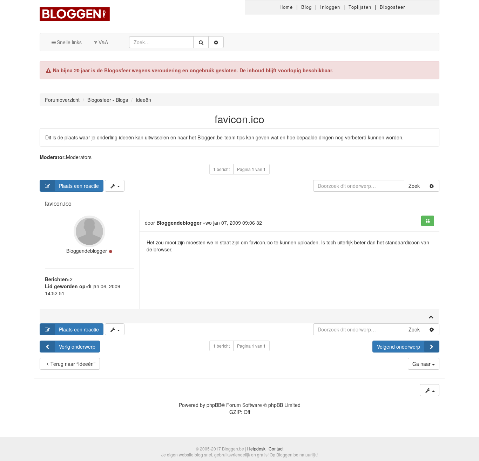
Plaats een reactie (79, 185)
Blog (306, 7)
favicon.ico (239, 118)
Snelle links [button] (69, 42)
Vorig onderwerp (77, 346)
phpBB (214, 404)
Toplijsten (360, 7)
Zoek (414, 185)
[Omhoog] (431, 316)
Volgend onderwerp (398, 346)
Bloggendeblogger (86, 250)
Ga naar (422, 363)
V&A (103, 42)
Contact (276, 449)
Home (286, 7)
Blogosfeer (392, 7)
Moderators (79, 156)
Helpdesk (256, 449)
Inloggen (330, 7)
